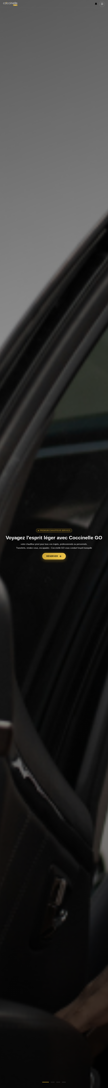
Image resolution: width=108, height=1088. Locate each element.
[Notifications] (96, 4)
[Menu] (102, 4)
